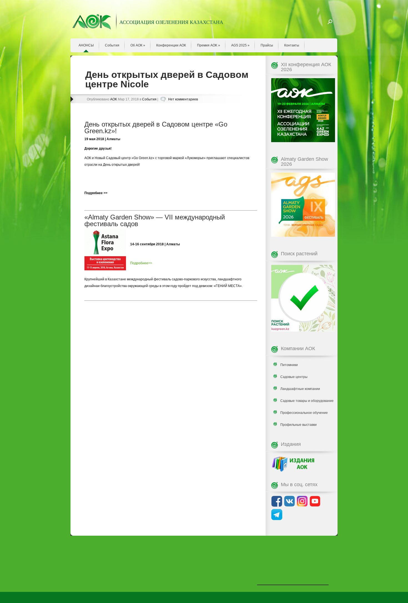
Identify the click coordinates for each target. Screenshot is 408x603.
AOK (113, 99)
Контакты (291, 45)
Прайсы (267, 45)
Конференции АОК (171, 45)
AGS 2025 (240, 45)
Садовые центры (294, 377)
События (112, 45)
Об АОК (137, 45)
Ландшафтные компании (300, 389)
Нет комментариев (183, 99)
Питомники (289, 365)
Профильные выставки (298, 425)
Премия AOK (208, 45)
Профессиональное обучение (304, 413)
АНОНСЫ (86, 45)
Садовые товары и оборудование (307, 401)
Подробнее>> (141, 263)
